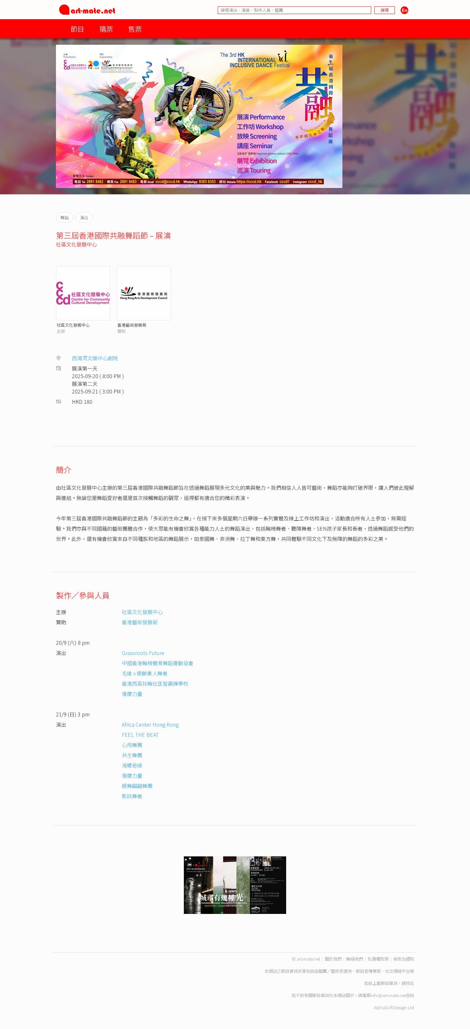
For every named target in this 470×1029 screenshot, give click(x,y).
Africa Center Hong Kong (150, 724)
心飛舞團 (132, 745)
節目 (77, 29)
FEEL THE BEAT (140, 734)
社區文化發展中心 (76, 244)
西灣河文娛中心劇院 (95, 358)
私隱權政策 (378, 959)
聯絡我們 (354, 959)
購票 (106, 29)
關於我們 (333, 959)
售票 (135, 29)
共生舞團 (132, 755)
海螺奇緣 (132, 765)
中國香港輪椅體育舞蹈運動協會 (157, 663)
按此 (410, 983)
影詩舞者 (132, 796)
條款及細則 (403, 959)
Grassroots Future (143, 653)
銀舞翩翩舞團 (137, 786)
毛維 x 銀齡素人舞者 (145, 673)
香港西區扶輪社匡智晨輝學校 (155, 683)
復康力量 (132, 694)
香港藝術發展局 (131, 325)
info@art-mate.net (388, 995)
